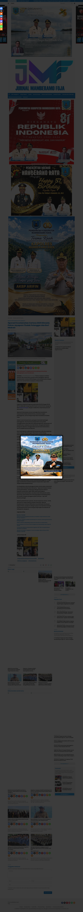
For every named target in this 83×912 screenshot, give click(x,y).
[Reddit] (1, 13)
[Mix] (1, 24)
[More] (1, 29)
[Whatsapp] (1, 26)
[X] (1, 11)
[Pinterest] (1, 18)
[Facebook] (1, 8)
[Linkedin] (1, 16)
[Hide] (0, 31)
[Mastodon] (1, 21)
